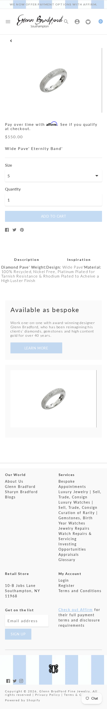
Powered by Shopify (22, 700)
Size (8, 165)
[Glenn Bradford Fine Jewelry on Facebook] (8, 680)
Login (63, 580)
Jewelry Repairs (74, 528)
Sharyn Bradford (21, 492)
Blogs (10, 497)
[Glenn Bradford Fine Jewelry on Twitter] (15, 680)
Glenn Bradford (20, 486)
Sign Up (18, 634)
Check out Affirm (75, 610)
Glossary (66, 560)
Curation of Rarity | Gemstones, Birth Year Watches (78, 518)
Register (66, 585)
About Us (14, 481)
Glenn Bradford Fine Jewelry (64, 691)
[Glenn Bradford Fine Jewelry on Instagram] (21, 680)
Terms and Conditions (80, 591)
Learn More (36, 348)
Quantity (13, 189)
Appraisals (68, 554)
